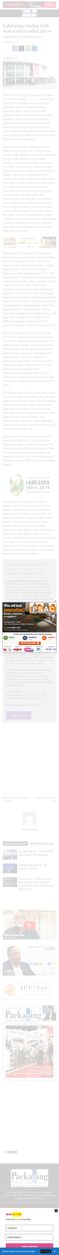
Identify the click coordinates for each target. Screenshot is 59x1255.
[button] (29, 1251)
